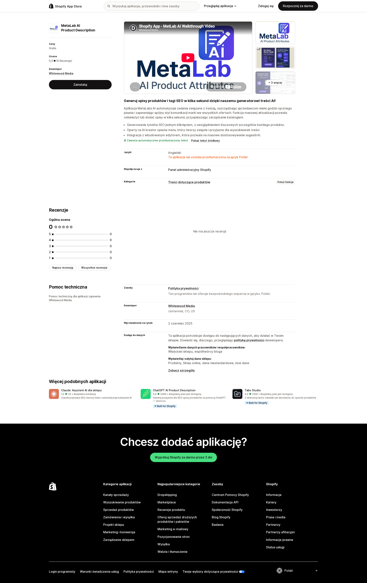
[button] (92, 394)
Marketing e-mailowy (173, 529)
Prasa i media (275, 517)
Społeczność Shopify (227, 510)
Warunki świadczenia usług (99, 571)
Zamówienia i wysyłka (119, 517)
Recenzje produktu (171, 510)
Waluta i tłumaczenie (173, 552)
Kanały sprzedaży (116, 495)
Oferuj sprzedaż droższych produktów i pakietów (177, 519)
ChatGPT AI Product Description (174, 390)
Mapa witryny (168, 571)
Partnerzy (273, 525)
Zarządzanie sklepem (118, 540)
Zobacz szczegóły (181, 370)
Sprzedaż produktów (118, 510)
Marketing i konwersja (119, 532)
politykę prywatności (249, 340)
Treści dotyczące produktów (189, 182)
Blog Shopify (221, 517)
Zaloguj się (266, 6)
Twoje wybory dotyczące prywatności (210, 571)
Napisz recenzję (62, 267)
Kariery (271, 502)
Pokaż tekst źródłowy (205, 140)
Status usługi (275, 547)
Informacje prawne (279, 540)
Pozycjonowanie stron (174, 537)
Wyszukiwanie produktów (122, 502)
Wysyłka (164, 544)
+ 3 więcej (275, 82)
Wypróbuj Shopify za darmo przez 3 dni (183, 457)
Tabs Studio (253, 390)
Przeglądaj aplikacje (218, 6)
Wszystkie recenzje (94, 267)
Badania (217, 525)
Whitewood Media (61, 73)
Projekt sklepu (113, 525)
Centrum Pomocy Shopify (230, 495)
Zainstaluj (80, 84)
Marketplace (167, 502)
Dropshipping (167, 495)
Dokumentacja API (225, 502)
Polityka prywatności (183, 288)
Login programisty (62, 571)
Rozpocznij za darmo (298, 6)
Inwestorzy (274, 510)
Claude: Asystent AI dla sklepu (81, 390)
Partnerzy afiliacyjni (280, 532)
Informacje (274, 495)
